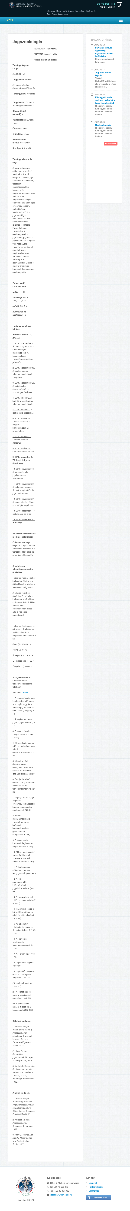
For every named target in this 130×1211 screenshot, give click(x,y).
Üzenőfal (93, 1182)
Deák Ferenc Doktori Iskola (57, 14)
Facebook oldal (100, 1197)
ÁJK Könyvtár (68, 10)
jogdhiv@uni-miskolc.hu (61, 1194)
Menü (10, 20)
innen (25, 692)
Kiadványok (90, 10)
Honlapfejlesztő (96, 1186)
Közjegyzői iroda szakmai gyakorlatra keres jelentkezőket (105, 100)
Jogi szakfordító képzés (103, 74)
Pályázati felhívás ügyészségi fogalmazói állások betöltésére (104, 52)
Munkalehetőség (103, 124)
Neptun (59, 10)
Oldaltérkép (94, 1190)
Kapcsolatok (80, 10)
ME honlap (51, 10)
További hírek (110, 143)
